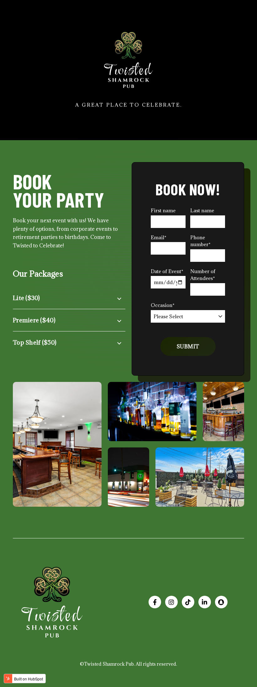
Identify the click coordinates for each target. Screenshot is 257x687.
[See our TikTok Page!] (188, 602)
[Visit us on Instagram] (171, 602)
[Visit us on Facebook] (155, 602)
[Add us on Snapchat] (221, 602)
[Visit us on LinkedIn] (204, 602)
